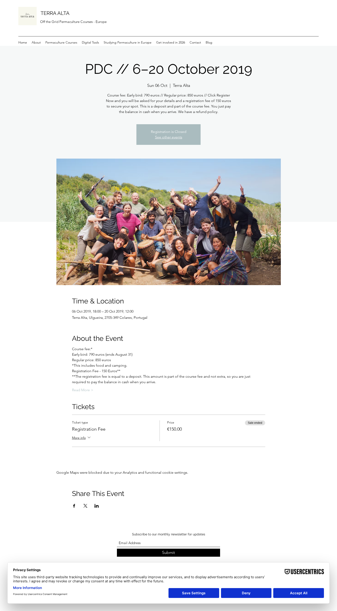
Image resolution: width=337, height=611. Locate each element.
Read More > (82, 390)
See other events (168, 137)
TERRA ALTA (55, 13)
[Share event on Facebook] (74, 506)
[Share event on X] (85, 506)
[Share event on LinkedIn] (96, 506)
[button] (90, 42)
